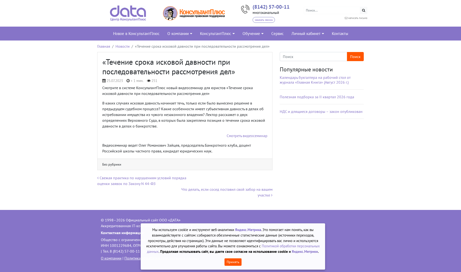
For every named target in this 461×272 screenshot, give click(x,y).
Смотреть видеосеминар (247, 135)
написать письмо (357, 18)
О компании (111, 258)
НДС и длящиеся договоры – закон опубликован (321, 111)
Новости (122, 46)
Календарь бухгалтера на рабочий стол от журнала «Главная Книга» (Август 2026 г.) (315, 80)
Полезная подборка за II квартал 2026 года (317, 96)
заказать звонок (264, 20)
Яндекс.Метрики (305, 251)
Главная (103, 46)
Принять (233, 262)
